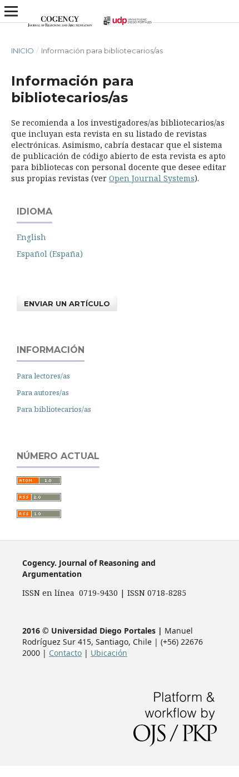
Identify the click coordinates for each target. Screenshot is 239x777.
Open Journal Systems (152, 178)
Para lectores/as (43, 376)
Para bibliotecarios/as (54, 409)
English (31, 237)
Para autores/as (43, 392)
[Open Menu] (11, 11)
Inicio (22, 50)
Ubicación (109, 653)
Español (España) (50, 253)
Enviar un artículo (67, 303)
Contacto (65, 653)
